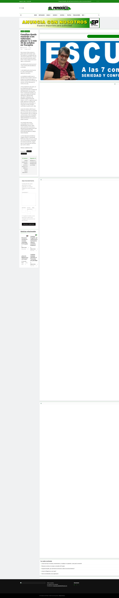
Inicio (35, 15)
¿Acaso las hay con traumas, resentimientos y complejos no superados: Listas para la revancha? (62, 563)
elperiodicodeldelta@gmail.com (60, 585)
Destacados (42, 15)
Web (33, 207)
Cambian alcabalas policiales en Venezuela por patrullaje (33, 257)
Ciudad (48, 15)
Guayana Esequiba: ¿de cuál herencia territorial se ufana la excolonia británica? (33, 241)
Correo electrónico (29, 209)
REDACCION (24, 47)
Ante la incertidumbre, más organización (50, 573)
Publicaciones (76, 15)
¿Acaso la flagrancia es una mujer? (84, 1)
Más (83, 15)
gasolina (29, 151)
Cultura (62, 15)
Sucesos (55, 15)
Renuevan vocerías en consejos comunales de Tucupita (25, 241)
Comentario (25, 192)
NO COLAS (23, 153)
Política (69, 15)
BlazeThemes (62, 595)
